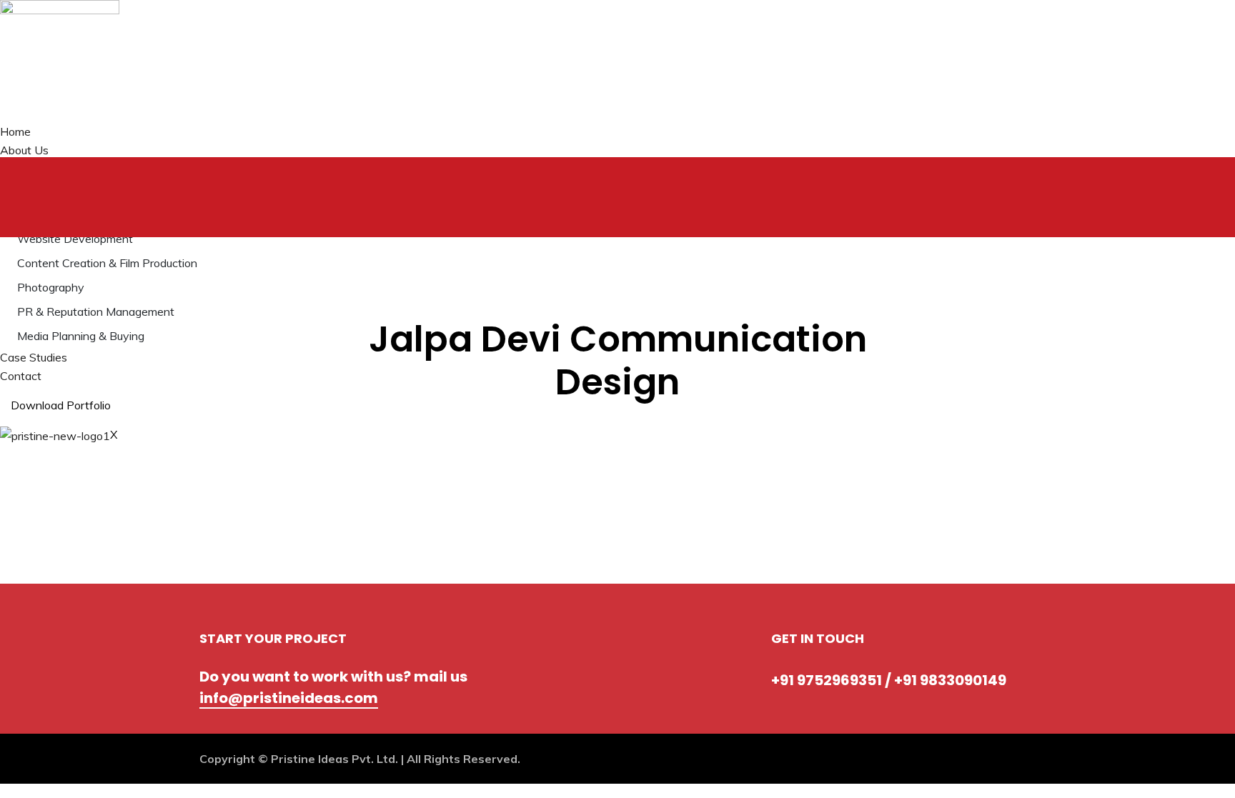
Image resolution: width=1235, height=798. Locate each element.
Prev (230, 413)
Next (275, 413)
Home (15, 131)
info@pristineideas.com (288, 698)
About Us (24, 150)
